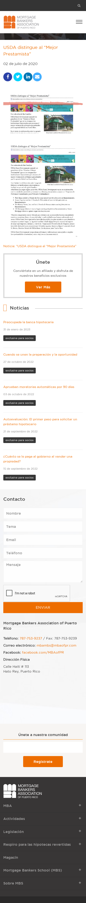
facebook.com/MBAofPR (43, 652)
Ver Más (43, 287)
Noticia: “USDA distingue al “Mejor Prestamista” (40, 246)
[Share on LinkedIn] (28, 76)
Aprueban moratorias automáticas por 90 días (38, 387)
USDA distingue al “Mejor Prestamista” (30, 50)
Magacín (10, 857)
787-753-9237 (31, 638)
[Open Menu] (79, 21)
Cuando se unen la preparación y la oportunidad (40, 354)
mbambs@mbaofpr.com (56, 645)
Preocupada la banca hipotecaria (28, 322)
